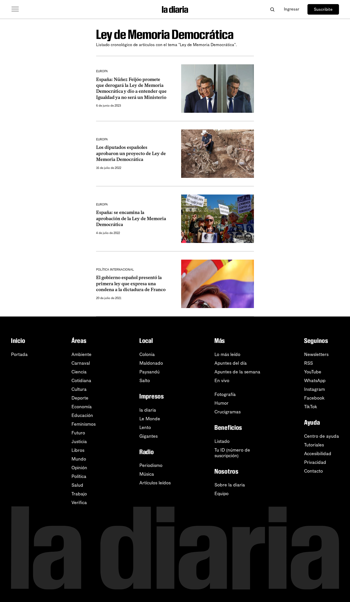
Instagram (314, 389)
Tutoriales (314, 445)
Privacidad (315, 462)
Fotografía (225, 394)
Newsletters (316, 354)
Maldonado (151, 363)
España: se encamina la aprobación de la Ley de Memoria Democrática (131, 218)
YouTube (312, 372)
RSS (308, 363)
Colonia (147, 354)
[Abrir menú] (15, 9)
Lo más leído (227, 354)
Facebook (314, 398)
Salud (77, 485)
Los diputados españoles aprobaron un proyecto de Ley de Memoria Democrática (131, 153)
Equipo (221, 493)
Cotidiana (81, 380)
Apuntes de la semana (237, 372)
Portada (19, 354)
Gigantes (148, 436)
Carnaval (80, 363)
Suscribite (323, 9)
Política (78, 476)
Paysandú (149, 372)
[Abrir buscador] (272, 9)
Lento (145, 427)
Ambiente (81, 354)
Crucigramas (227, 412)
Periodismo (150, 465)
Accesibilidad (317, 453)
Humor (221, 403)
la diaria (147, 410)
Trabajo (79, 494)
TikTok (310, 407)
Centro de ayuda (321, 436)
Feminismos (83, 424)
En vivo (221, 380)
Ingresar (291, 9)
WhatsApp (314, 380)
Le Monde (149, 419)
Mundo (78, 459)
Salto (144, 380)
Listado (222, 441)
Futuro (78, 433)
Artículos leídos (155, 483)
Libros (77, 450)
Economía (81, 407)
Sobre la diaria (229, 485)
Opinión (79, 468)
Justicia (79, 441)
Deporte (79, 398)
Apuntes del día (230, 363)
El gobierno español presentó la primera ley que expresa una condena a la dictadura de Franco (131, 283)
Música (146, 474)
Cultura (79, 389)
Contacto (313, 471)
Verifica (79, 502)
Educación (82, 415)
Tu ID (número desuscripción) (232, 452)
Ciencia (79, 372)
